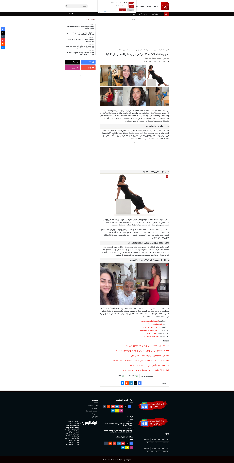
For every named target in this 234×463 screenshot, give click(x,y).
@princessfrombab (150, 333)
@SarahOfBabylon (155, 324)
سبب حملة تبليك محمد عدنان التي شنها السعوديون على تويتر (147, 345)
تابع (122, 10)
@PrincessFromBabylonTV (150, 330)
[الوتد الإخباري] (165, 6)
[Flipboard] (120, 376)
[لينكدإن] (131, 383)
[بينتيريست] (3, 40)
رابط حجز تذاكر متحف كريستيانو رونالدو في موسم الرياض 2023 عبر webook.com (141, 360)
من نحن (94, 416)
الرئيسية (156, 6)
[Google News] (133, 376)
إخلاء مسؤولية (92, 405)
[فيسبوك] (139, 383)
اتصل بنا (94, 408)
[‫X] (135, 383)
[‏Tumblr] (3, 36)
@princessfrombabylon (150, 321)
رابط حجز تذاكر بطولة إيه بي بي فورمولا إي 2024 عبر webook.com (145, 370)
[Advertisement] (134, 33)
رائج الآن (149, 6)
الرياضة (142, 6)
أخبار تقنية (146, 440)
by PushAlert (101, 12)
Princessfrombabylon (151, 327)
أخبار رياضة (165, 443)
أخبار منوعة (158, 443)
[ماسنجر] (122, 383)
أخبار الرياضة (161, 440)
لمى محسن (165, 62)
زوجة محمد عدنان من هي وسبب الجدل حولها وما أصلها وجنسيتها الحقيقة (142, 350)
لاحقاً (130, 10)
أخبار (167, 440)
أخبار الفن (153, 440)
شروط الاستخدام (92, 413)
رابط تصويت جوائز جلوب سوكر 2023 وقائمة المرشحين (150, 355)
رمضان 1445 (150, 443)
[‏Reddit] (127, 383)
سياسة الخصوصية (91, 411)
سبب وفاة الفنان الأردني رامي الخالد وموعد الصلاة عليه (149, 365)
